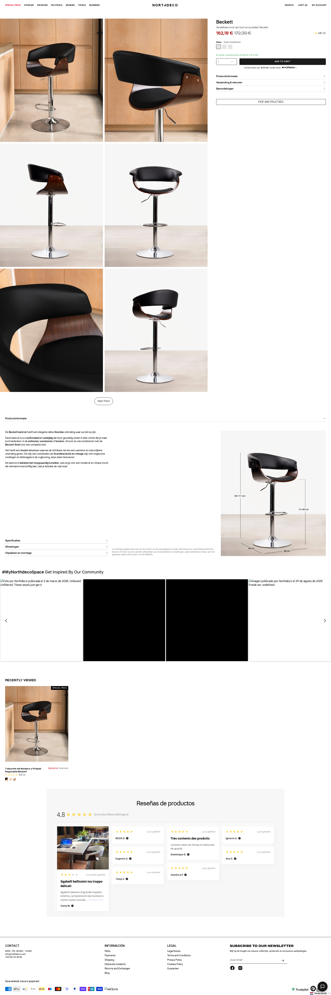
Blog (107, 973)
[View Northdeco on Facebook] (232, 968)
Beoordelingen (225, 88)
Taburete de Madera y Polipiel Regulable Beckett (23, 770)
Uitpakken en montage (18, 552)
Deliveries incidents (115, 964)
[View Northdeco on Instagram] (240, 968)
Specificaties (12, 540)
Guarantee (173, 968)
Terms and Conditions (179, 955)
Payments (110, 955)
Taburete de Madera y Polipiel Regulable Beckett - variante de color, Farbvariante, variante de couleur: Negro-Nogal (6, 779)
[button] (41, 620)
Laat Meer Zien (95, 900)
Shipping (109, 959)
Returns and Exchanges (117, 968)
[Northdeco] (165, 5)
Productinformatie (227, 76)
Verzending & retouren (229, 82)
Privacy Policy (174, 959)
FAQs (108, 951)
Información (115, 945)
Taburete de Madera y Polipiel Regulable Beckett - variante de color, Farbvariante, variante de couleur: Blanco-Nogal (14, 779)
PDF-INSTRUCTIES (270, 101)
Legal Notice (173, 951)
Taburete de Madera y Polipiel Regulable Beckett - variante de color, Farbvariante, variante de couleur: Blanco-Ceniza (10, 779)
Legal (172, 945)
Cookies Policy (175, 964)
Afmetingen (12, 546)
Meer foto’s (104, 401)
